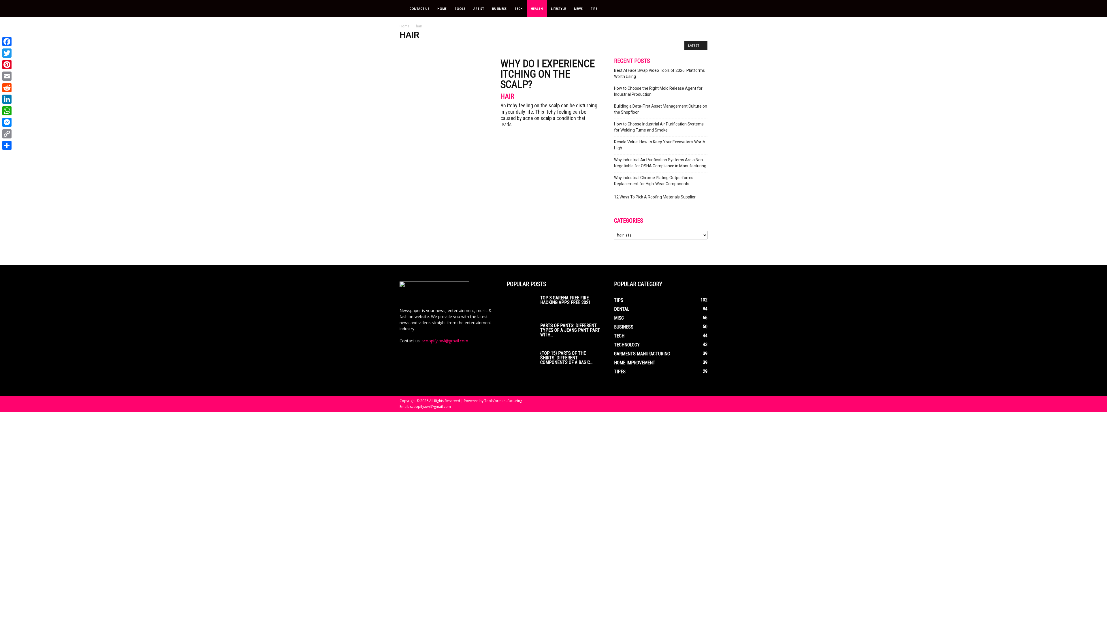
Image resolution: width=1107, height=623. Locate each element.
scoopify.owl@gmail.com (445, 341)
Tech (519, 9)
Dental (557, 47)
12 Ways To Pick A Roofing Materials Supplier (655, 197)
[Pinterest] (7, 64)
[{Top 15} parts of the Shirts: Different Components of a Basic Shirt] (521, 361)
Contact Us (419, 9)
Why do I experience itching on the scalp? (547, 74)
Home (442, 9)
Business (499, 9)
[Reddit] (7, 87)
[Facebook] (7, 41)
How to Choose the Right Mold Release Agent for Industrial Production (658, 91)
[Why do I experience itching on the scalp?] (446, 92)
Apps (422, 47)
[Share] (7, 145)
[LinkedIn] (7, 99)
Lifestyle (558, 9)
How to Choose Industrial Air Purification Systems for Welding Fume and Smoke (659, 127)
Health (537, 9)
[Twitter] (7, 53)
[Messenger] (7, 122)
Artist (478, 9)
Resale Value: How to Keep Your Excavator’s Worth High (659, 145)
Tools (460, 9)
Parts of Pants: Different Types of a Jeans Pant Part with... (570, 330)
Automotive (455, 47)
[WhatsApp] (7, 111)
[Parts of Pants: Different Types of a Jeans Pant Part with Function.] (521, 333)
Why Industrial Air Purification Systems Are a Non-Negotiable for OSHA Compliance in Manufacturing (660, 162)
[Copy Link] (7, 134)
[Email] (7, 76)
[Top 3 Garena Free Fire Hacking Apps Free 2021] (521, 306)
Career (495, 47)
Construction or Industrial (526, 47)
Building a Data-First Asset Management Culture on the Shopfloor (660, 109)
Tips (594, 9)
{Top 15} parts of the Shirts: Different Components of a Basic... (566, 357)
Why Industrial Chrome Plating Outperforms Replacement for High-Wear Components (653, 180)
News (578, 9)
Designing (575, 47)
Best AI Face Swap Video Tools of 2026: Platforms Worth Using (659, 73)
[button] (700, 9)
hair (507, 96)
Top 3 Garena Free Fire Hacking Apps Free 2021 (565, 300)
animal (407, 47)
